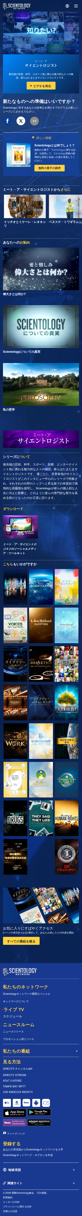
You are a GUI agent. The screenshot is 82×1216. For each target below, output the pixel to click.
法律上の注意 (10, 1211)
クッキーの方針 (11, 1201)
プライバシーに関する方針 (17, 1206)
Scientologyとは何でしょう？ (54, 145)
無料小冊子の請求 (49, 168)
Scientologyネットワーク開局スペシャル (26, 994)
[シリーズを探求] (15, 587)
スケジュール (12, 1016)
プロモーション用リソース (18, 1039)
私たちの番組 (16, 1051)
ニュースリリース (13, 1031)
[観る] (66, 625)
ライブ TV (14, 1009)
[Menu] (76, 6)
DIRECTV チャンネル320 (17, 1068)
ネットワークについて (16, 1001)
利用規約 (8, 1197)
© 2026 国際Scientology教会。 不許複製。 (26, 1192)
